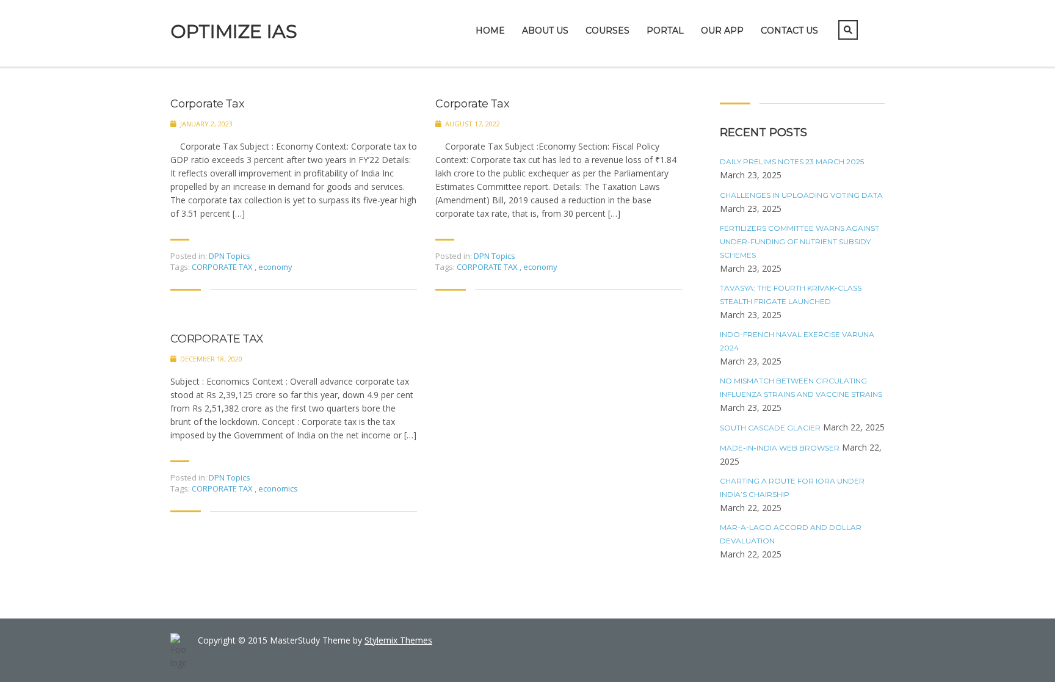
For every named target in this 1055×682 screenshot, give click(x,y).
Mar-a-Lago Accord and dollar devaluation (790, 534)
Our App (722, 30)
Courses (607, 30)
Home (490, 30)
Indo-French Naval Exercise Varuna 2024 (797, 341)
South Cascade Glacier (770, 427)
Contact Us (789, 30)
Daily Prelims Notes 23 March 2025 (792, 161)
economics (278, 488)
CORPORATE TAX (223, 266)
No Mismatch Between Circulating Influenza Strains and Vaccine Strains (801, 387)
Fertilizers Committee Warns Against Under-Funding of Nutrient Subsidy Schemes (799, 241)
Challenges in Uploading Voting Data (801, 195)
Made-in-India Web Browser (779, 447)
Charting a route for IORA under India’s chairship (792, 487)
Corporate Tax (207, 104)
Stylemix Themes (398, 640)
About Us (545, 30)
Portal (665, 30)
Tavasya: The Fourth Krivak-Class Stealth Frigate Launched (790, 294)
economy (275, 266)
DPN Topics (229, 255)
